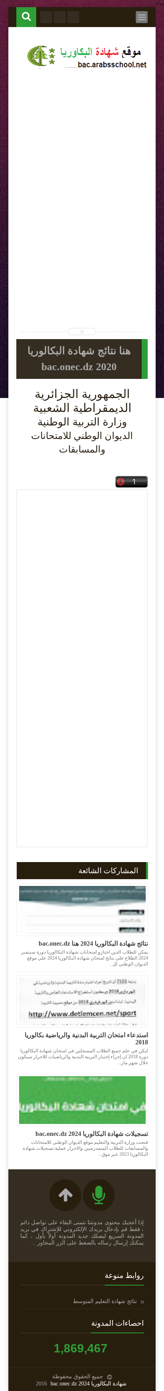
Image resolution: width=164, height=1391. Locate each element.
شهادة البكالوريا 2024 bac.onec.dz (89, 1384)
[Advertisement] (82, 162)
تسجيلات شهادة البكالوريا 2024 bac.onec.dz (91, 1133)
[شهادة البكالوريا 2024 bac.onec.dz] (86, 68)
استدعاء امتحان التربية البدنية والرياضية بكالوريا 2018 (86, 1039)
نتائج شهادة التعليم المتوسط (105, 1301)
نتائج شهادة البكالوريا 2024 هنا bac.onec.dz (93, 943)
